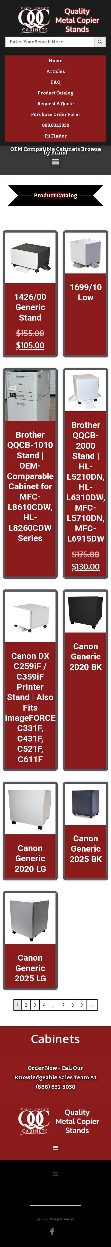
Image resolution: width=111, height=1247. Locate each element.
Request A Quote (55, 103)
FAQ (55, 82)
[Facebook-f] (52, 1231)
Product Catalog (55, 93)
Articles (55, 71)
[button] (56, 162)
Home (56, 60)
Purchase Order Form (55, 114)
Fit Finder (55, 136)
